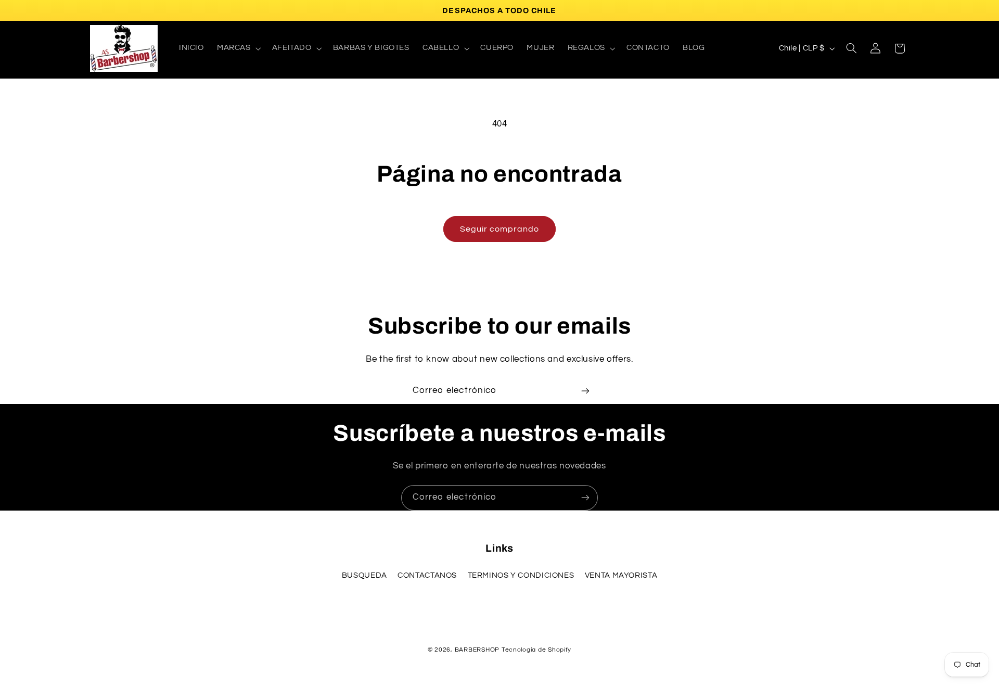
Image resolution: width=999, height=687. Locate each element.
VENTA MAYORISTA (621, 575)
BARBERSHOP (478, 650)
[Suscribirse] (585, 390)
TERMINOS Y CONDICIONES (521, 575)
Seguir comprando (500, 229)
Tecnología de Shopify (536, 650)
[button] (237, 48)
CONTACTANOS (427, 575)
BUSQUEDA (364, 575)
